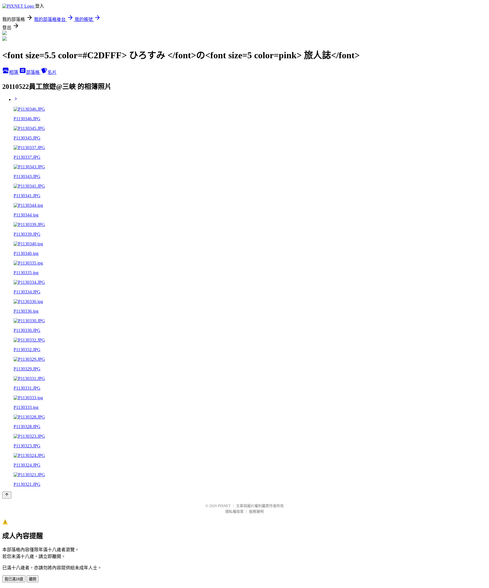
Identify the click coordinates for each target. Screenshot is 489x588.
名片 (52, 72)
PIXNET (224, 506)
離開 (32, 579)
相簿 (14, 72)
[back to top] (6, 495)
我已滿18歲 (14, 579)
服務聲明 (256, 511)
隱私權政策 (234, 511)
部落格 (33, 72)
